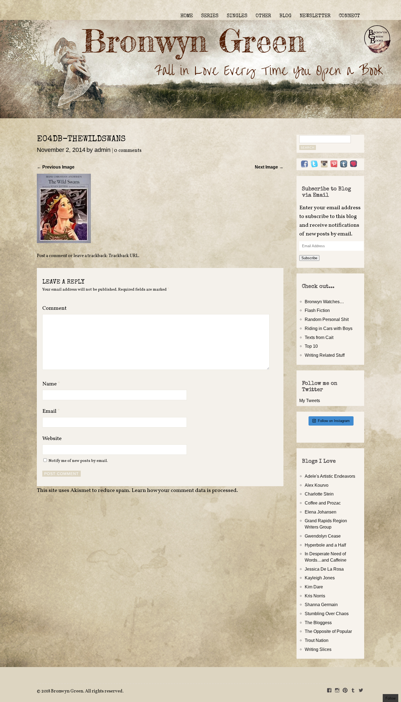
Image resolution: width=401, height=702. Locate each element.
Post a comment (52, 256)
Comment (54, 308)
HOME (186, 16)
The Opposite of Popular (328, 631)
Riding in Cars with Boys (328, 328)
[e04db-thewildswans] (64, 241)
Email (51, 411)
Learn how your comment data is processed (184, 490)
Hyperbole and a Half (325, 544)
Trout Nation (316, 640)
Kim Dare (314, 586)
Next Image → (269, 166)
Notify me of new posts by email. (78, 461)
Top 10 (311, 346)
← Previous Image (55, 166)
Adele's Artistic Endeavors (330, 476)
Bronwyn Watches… (324, 301)
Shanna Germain (321, 604)
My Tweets (309, 400)
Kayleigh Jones (320, 577)
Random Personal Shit (327, 319)
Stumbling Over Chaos (327, 613)
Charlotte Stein (319, 493)
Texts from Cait (319, 337)
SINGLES (237, 16)
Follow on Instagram (334, 421)
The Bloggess (318, 622)
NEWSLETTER (315, 16)
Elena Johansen (320, 511)
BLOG (285, 16)
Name (51, 384)
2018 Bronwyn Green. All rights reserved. (82, 691)
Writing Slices (318, 649)
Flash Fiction (317, 310)
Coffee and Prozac (323, 502)
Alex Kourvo (316, 485)
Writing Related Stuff (325, 355)
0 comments (128, 150)
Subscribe (309, 258)
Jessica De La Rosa (324, 569)
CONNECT (349, 16)
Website (52, 439)
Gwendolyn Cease (323, 535)
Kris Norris (315, 595)
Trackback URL (123, 256)
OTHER (263, 16)
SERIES (210, 16)
